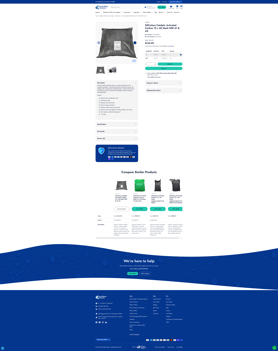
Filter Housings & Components (137, 308)
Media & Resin (118, 16)
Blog (156, 12)
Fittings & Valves (133, 305)
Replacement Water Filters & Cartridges (106, 16)
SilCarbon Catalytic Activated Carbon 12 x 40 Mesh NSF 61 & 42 (134, 16)
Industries (168, 316)
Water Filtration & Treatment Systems (138, 299)
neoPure (147, 22)
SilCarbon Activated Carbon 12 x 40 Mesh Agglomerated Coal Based (157, 199)
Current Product (121, 209)
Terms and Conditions (160, 347)
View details (139, 209)
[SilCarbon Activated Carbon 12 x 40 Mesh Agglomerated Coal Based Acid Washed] (175, 185)
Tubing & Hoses (133, 313)
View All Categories (134, 334)
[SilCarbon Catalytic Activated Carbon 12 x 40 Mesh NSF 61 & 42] (121, 185)
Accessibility (179, 347)
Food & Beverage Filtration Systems (138, 316)
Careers (168, 310)
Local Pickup (169, 313)
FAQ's (167, 322)
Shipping (155, 305)
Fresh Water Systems (105, 347)
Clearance (176, 12)
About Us (161, 12)
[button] (177, 7)
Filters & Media (133, 310)
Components (127, 12)
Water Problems (147, 12)
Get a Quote (161, 7)
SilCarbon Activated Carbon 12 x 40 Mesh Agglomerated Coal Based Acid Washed (175, 199)
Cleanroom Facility (170, 305)
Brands (158, 1)
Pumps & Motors (134, 302)
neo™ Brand (169, 302)
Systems (98, 12)
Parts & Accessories (135, 322)
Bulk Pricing (156, 308)
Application (136, 12)
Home (97, 16)
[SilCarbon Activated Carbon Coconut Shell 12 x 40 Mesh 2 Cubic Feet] (139, 185)
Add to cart (170, 64)
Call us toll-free (132, 273)
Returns (155, 310)
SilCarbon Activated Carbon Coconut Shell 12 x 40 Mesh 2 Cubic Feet (139, 198)
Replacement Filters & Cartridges (111, 12)
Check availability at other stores (153, 77)
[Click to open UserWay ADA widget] (2, 348)
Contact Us (164, 1)
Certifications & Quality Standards (174, 319)
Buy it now (163, 68)
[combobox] (126, 7)
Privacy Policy (170, 347)
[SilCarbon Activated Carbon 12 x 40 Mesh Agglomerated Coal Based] (157, 185)
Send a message (145, 273)
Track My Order (157, 299)
